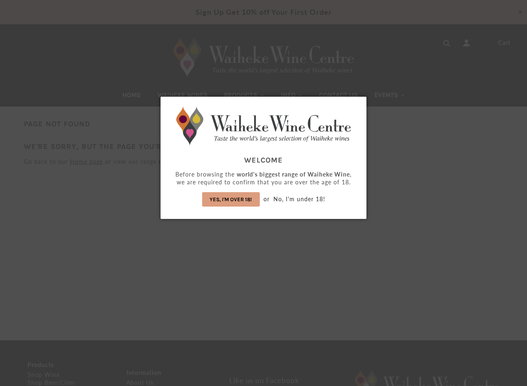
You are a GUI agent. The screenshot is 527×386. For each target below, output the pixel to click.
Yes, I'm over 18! (231, 199)
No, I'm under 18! (299, 198)
